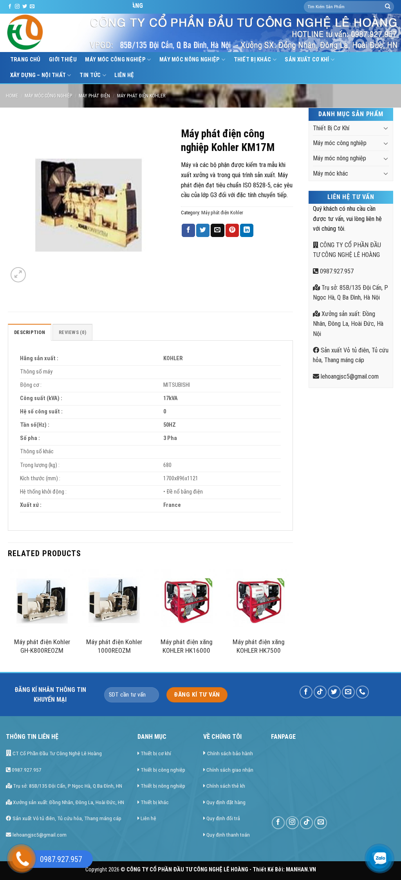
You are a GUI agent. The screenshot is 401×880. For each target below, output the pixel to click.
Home (12, 96)
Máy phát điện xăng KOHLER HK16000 (187, 646)
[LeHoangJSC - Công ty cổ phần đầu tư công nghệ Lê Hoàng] (55, 33)
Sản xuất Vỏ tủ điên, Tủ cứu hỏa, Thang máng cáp (66, 818)
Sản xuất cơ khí (307, 59)
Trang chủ (25, 59)
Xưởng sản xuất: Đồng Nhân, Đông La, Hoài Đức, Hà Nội (348, 324)
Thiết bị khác (155, 802)
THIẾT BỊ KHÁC (252, 59)
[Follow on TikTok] (320, 692)
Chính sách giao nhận (229, 770)
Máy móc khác (330, 173)
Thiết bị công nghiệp (163, 770)
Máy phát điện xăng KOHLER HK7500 (259, 646)
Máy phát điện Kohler (141, 96)
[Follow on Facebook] (9, 6)
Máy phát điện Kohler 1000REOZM (114, 646)
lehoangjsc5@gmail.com (349, 376)
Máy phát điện (94, 96)
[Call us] (362, 692)
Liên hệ (124, 75)
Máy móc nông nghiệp (189, 59)
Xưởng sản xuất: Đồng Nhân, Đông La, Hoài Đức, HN (68, 802)
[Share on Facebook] (188, 230)
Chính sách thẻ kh (225, 786)
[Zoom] (18, 274)
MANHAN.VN (301, 869)
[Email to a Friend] (217, 230)
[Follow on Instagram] (17, 6)
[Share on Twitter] (203, 230)
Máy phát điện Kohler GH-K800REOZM (42, 646)
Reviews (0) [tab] (72, 332)
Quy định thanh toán (228, 835)
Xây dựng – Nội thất (38, 75)
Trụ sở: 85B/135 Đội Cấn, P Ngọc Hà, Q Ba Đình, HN (67, 786)
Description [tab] (29, 332)
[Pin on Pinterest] (232, 230)
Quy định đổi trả (223, 818)
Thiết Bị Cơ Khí (331, 128)
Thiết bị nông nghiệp (163, 786)
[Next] (290, 619)
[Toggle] (386, 128)
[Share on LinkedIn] (246, 230)
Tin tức (90, 75)
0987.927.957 (336, 271)
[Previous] (10, 619)
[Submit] (388, 7)
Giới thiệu (63, 59)
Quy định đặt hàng (226, 802)
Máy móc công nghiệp (115, 59)
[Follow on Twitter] (24, 6)
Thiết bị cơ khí (156, 753)
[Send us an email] (32, 6)
